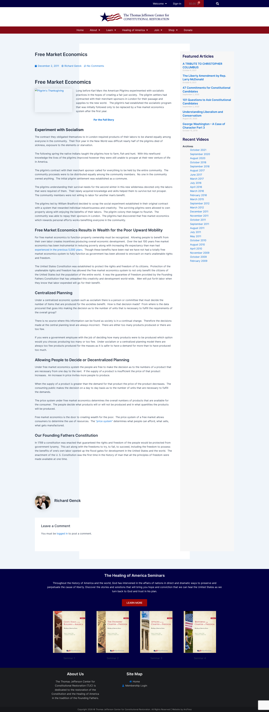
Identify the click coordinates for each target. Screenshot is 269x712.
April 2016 (196, 186)
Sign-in (177, 3)
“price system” (104, 421)
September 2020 (200, 154)
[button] (217, 3)
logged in (62, 533)
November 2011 (199, 215)
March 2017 (197, 178)
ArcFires (188, 709)
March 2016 (197, 191)
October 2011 (198, 219)
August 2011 (197, 228)
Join (156, 30)
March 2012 (197, 207)
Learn (109, 30)
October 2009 (198, 256)
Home (80, 30)
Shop (171, 30)
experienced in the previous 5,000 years (58, 249)
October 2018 (198, 162)
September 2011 (199, 224)
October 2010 (198, 240)
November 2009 (199, 252)
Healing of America (133, 30)
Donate (188, 30)
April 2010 (196, 248)
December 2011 (199, 211)
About (93, 30)
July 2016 (195, 182)
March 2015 (197, 199)
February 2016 (198, 195)
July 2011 (195, 232)
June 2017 (196, 174)
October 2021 (198, 149)
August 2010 (197, 244)
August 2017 (197, 170)
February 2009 (198, 260)
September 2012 (200, 203)
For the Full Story (104, 119)
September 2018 (200, 166)
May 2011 (195, 236)
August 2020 (197, 158)
